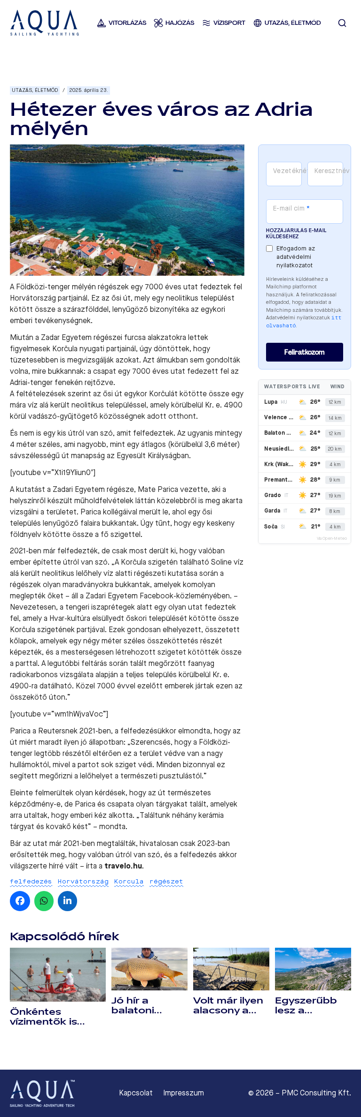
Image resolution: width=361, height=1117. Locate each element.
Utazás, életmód (35, 90)
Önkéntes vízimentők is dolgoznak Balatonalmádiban (58, 1027)
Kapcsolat (136, 1093)
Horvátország (83, 881)
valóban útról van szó (123, 855)
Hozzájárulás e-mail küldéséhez (296, 233)
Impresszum (183, 1093)
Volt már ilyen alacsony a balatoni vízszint (228, 1015)
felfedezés (31, 881)
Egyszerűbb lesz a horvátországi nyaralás (311, 1015)
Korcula (129, 881)
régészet (166, 881)
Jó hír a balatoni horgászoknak (148, 1010)
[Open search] (342, 23)
